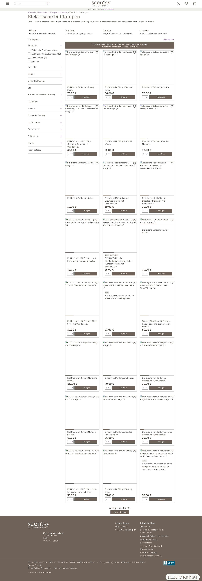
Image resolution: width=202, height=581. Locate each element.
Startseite (32, 12)
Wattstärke (33, 101)
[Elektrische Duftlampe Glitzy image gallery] (82, 179)
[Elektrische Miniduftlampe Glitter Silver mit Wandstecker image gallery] (82, 298)
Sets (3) (35, 61)
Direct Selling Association (39, 568)
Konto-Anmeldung (148, 552)
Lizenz (31, 74)
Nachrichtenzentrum (37, 562)
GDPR (72, 562)
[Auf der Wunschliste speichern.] (97, 52)
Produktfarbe (34, 129)
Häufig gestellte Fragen (151, 555)
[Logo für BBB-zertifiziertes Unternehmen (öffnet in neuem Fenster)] (169, 563)
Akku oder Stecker (36, 115)
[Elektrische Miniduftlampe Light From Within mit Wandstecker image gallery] (82, 235)
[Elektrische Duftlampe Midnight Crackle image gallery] (82, 413)
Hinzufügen (86, 97)
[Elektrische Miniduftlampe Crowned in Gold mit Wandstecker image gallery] (120, 179)
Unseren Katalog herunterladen (154, 536)
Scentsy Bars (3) (39, 57)
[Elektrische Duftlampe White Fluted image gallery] (157, 221)
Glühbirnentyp (34, 122)
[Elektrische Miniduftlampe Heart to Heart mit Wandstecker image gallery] (82, 467)
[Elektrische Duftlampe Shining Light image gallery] (120, 467)
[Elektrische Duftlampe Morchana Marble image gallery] (82, 358)
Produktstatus (34, 150)
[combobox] (31, 3)
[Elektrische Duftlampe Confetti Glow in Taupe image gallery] (120, 413)
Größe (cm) (33, 136)
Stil (29, 88)
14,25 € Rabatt (182, 577)
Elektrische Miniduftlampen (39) (46, 54)
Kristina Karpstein (94, 9)
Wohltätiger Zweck (149, 539)
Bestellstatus (146, 542)
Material (31, 108)
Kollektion (32, 67)
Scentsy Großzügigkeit (125, 530)
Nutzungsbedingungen (108, 562)
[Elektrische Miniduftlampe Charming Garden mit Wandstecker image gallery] (82, 122)
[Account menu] (176, 3)
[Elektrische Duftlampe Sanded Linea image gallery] (120, 68)
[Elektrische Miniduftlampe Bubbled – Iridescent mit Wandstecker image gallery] (157, 179)
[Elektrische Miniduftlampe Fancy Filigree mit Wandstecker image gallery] (157, 413)
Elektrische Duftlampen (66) (44, 50)
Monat (31, 143)
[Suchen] (47, 3)
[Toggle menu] (7, 3)
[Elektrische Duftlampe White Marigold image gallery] (157, 122)
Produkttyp (33, 45)
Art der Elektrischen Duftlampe (42, 94)
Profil (45, 538)
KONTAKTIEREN (50, 540)
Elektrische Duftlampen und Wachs (52, 12)
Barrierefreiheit (34, 565)
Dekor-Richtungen (36, 81)
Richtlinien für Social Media (133, 562)
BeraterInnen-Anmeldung (65, 568)
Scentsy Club (146, 526)
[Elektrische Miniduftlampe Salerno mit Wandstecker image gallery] (157, 358)
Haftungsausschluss (86, 562)
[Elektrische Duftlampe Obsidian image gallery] (120, 358)
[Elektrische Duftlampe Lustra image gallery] (157, 68)
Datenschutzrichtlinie (58, 562)
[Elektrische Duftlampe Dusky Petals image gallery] (82, 68)
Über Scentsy (121, 526)
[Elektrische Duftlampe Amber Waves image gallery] (120, 122)
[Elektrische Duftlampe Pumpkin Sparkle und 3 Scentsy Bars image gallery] (120, 286)
